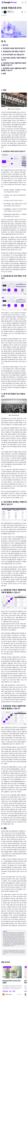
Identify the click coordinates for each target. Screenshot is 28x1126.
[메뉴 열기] (25, 2)
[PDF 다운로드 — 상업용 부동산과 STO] (25, 12)
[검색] (22, 2)
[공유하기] (22, 12)
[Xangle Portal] (9, 2)
